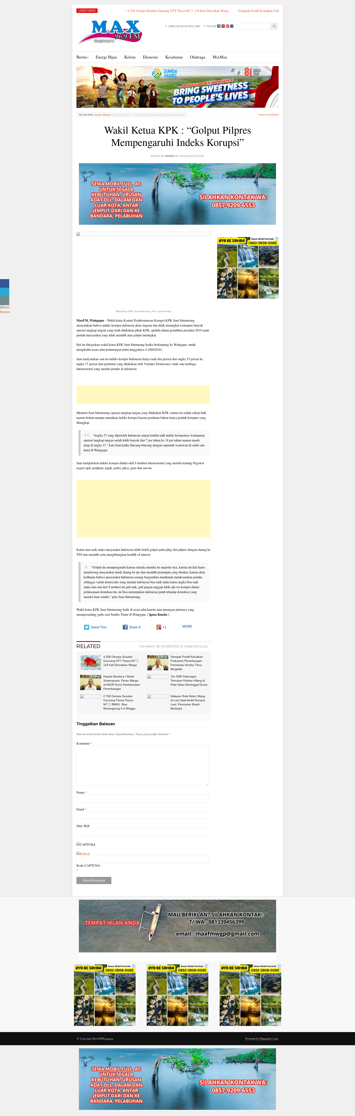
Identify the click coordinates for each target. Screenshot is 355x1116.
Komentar (84, 743)
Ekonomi (150, 57)
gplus (227, 26)
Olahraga (197, 57)
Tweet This (98, 627)
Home (98, 114)
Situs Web (83, 826)
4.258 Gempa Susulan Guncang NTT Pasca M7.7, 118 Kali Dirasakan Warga (133, 10)
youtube (223, 26)
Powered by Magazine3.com (261, 1038)
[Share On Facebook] (4, 283)
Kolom (130, 57)
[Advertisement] (143, 395)
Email (81, 809)
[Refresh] (83, 853)
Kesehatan (174, 57)
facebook (218, 26)
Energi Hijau (106, 57)
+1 (164, 627)
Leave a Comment (268, 114)
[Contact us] (4, 300)
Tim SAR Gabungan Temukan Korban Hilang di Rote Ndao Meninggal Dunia (189, 680)
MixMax (220, 57)
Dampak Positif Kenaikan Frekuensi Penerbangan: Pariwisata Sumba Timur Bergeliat (249, 10)
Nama (81, 792)
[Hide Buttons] (5, 309)
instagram (231, 26)
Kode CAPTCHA (88, 865)
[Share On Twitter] (4, 292)
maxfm (169, 156)
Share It (134, 627)
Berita (81, 57)
